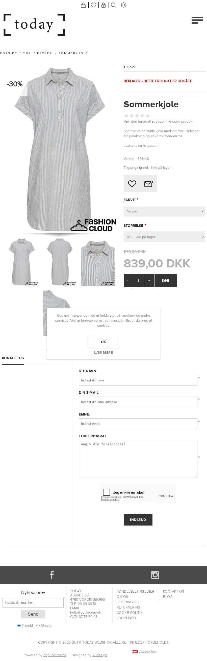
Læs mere (103, 352)
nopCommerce (54, 655)
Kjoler (131, 67)
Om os (122, 597)
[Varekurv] (83, 5)
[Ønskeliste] (93, 5)
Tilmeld (27, 625)
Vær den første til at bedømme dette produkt (158, 121)
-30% (14, 84)
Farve (130, 200)
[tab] (33, 358)
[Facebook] (52, 575)
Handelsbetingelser (135, 591)
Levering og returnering (128, 605)
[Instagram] (155, 575)
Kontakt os (173, 591)
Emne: (84, 414)
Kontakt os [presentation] (13, 358)
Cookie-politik (129, 613)
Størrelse (134, 226)
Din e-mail (88, 393)
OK (103, 342)
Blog (167, 597)
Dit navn (87, 371)
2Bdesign (99, 655)
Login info (126, 618)
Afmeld (46, 625)
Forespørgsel (93, 436)
